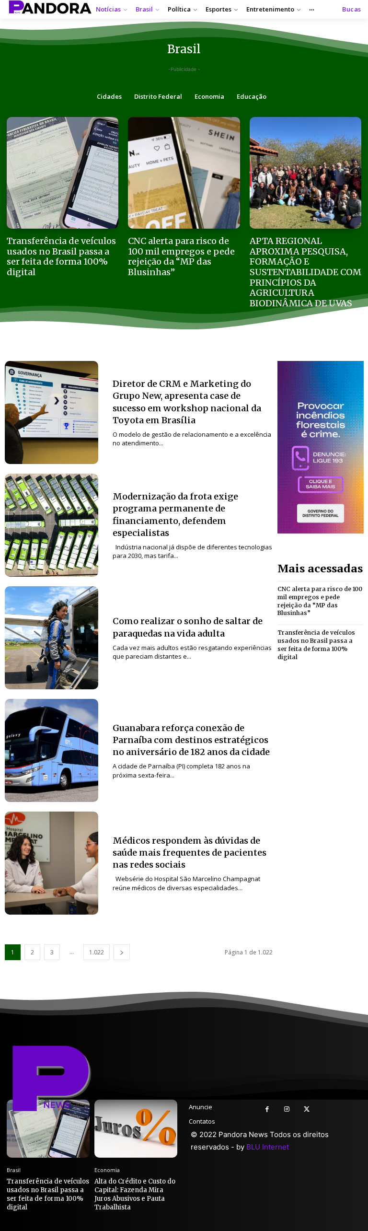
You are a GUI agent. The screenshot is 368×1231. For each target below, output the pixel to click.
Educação (251, 96)
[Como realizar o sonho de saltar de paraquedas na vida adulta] (51, 637)
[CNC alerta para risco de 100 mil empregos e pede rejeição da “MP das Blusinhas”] (184, 173)
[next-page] (122, 952)
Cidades (109, 96)
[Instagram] (286, 1109)
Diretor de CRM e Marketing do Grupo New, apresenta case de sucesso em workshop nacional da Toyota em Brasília (187, 402)
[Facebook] (267, 1109)
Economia (209, 96)
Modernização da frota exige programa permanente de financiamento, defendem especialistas (175, 514)
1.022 (96, 952)
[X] (306, 1109)
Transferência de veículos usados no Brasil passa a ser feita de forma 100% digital (61, 256)
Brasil (14, 1170)
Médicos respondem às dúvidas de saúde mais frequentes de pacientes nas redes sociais (189, 852)
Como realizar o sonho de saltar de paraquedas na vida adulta (188, 627)
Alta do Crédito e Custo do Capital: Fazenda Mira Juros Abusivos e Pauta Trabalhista (134, 1194)
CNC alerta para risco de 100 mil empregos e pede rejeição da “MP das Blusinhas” (181, 256)
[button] (351, 9)
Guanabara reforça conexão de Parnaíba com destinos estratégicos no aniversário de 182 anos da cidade (191, 739)
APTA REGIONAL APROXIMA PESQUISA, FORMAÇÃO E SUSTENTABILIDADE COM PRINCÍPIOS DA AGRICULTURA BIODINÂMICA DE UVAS (305, 272)
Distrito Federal (158, 96)
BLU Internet (267, 1146)
